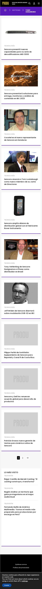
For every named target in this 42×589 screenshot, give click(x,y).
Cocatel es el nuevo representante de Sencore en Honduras (20, 138)
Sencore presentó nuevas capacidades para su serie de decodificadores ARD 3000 (18, 52)
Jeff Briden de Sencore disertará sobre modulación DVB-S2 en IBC (19, 312)
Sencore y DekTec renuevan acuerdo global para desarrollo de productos (20, 399)
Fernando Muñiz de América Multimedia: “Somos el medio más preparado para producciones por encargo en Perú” (20, 511)
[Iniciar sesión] (33, 3)
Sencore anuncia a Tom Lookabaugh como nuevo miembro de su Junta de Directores (21, 182)
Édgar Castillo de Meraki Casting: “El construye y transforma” (20, 480)
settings (25, 581)
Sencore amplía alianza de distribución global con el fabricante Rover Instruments (21, 226)
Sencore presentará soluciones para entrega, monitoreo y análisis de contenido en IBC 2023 (21, 96)
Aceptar (6, 585)
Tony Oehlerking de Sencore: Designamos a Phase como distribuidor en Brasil (17, 269)
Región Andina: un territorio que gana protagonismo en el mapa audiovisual (18, 494)
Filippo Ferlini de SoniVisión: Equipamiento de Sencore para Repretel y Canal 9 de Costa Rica (19, 355)
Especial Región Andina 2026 (19, 3)
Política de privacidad (21, 568)
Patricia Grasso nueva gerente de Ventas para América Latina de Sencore (19, 443)
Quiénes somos (21, 564)
